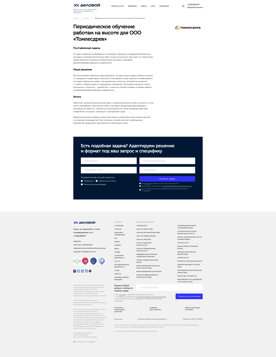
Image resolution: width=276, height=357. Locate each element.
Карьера (117, 242)
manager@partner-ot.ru (83, 232)
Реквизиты (77, 241)
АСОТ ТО (117, 261)
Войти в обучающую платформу (192, 309)
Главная (75, 18)
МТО (115, 238)
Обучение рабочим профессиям (148, 232)
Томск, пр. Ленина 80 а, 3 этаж (86, 229)
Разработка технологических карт (189, 261)
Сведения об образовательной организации (89, 248)
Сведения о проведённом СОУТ (84, 252)
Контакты (117, 229)
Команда (117, 245)
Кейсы (86, 18)
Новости (117, 274)
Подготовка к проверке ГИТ (187, 276)
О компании (118, 225)
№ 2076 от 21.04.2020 (99, 296)
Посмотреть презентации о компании (119, 309)
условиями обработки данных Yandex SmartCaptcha (147, 327)
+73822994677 (79, 236)
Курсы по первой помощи (146, 236)
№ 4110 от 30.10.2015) (90, 289)
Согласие (148, 183)
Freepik (147, 331)
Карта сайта (118, 319)
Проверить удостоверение (155, 309)
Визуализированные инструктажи (148, 271)
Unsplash (154, 331)
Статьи (116, 270)
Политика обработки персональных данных (151, 319)
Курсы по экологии (143, 239)
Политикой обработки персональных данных (177, 186)
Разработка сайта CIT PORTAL (193, 319)
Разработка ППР (183, 257)
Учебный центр (141, 225)
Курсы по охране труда (144, 229)
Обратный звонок (195, 7)
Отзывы (117, 252)
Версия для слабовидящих (85, 342)
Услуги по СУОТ (183, 243)
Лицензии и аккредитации (82, 245)
